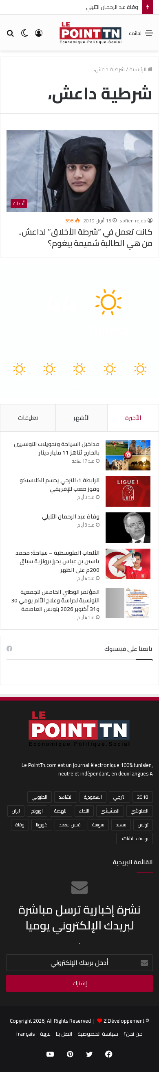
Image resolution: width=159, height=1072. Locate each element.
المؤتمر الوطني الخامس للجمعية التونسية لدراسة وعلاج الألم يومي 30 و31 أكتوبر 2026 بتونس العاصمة (55, 600)
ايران (16, 810)
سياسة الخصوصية (97, 1034)
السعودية (93, 797)
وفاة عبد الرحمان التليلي (112, 7)
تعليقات (28, 418)
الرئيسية (138, 69)
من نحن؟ (133, 1034)
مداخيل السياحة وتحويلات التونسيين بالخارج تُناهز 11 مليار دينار (56, 448)
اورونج (37, 810)
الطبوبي (39, 797)
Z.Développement (124, 1021)
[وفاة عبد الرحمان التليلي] (128, 527)
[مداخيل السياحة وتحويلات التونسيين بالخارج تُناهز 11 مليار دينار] (128, 455)
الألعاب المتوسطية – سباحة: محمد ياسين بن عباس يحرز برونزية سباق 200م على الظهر (57, 561)
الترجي (119, 797)
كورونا (42, 824)
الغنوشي (139, 810)
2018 (142, 797)
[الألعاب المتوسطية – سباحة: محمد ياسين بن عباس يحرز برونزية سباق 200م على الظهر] (128, 564)
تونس (143, 824)
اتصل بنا (64, 1034)
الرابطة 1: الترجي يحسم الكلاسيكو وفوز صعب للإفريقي (59, 484)
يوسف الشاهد (134, 838)
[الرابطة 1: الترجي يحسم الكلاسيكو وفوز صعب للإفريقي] (128, 491)
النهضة (61, 810)
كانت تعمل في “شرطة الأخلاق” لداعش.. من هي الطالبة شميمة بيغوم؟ (85, 237)
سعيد (121, 824)
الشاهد (66, 797)
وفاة (19, 824)
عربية (45, 1034)
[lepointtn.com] (90, 32)
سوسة (98, 824)
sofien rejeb (133, 220)
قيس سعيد (70, 824)
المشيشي (110, 810)
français (25, 1034)
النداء (84, 810)
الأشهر (81, 418)
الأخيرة (133, 418)
